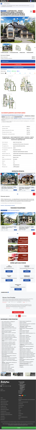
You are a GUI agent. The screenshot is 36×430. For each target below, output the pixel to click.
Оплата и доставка (5, 52)
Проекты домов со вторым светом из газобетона (26, 358)
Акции (19, 418)
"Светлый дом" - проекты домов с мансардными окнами (25, 327)
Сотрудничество (21, 413)
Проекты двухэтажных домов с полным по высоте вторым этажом (9, 356)
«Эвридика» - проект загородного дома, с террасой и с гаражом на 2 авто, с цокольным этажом (7, 227)
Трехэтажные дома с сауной (6, 345)
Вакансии (20, 415)
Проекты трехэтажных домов (7, 325)
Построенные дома (21, 405)
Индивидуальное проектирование (5, 412)
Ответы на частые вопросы (4, 404)
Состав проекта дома (14, 52)
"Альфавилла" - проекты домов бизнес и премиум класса (26, 344)
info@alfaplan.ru (22, 390)
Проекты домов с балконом (24, 330)
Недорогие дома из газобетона (25, 349)
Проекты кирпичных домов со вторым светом (27, 353)
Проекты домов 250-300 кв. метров (8, 326)
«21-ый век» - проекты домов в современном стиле (9, 361)
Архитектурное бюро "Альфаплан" (3, 384)
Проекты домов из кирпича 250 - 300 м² (8, 336)
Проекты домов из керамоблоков (25, 321)
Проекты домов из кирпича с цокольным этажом (9, 333)
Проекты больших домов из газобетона (26, 361)
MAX (18, 71)
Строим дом (20, 397)
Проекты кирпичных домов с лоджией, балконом (26, 365)
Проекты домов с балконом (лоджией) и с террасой (27, 347)
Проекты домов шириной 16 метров (8, 348)
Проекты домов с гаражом (24, 340)
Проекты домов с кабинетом (24, 337)
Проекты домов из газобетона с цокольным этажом (9, 340)
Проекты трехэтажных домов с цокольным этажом (9, 328)
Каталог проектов (3, 399)
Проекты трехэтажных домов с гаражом (8, 344)
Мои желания (2, 419)
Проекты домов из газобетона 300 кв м (8, 343)
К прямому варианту (7, 40)
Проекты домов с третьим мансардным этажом (26, 329)
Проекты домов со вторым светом (7, 364)
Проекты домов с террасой (24, 341)
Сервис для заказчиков (18, 263)
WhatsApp (14, 71)
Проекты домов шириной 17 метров (8, 349)
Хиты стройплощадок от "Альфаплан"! (8, 321)
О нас (19, 408)
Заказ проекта (3, 416)
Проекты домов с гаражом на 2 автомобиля (9, 357)
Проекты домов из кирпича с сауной (8, 334)
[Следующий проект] (19, 316)
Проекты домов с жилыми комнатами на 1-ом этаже (27, 333)
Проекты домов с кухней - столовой (8, 367)
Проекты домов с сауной (6, 365)
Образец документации (4, 402)
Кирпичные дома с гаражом (6, 331)
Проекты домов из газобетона (7, 324)
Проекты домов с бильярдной (7, 368)
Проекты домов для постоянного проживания (27, 323)
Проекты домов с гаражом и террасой (26, 348)
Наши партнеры (21, 403)
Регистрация (3, 390)
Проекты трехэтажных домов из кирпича (9, 330)
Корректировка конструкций (5, 409)
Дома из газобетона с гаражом (7, 338)
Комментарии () (30, 52)
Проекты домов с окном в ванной (25, 336)
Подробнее (23, 183)
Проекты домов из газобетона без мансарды (27, 356)
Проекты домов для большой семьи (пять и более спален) (9, 354)
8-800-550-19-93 (22, 385)
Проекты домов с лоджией (24, 331)
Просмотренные (3, 417)
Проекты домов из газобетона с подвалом (27, 354)
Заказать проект (18, 64)
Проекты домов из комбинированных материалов (8, 371)
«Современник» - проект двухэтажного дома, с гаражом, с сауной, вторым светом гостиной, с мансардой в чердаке (25, 188)
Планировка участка (3, 411)
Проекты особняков (23, 322)
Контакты (20, 410)
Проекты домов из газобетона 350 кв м (26, 352)
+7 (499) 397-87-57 (22, 389)
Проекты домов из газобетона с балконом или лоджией (27, 360)
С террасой (21, 367)
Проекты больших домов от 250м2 (26, 342)
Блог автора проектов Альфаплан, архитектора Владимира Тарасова (27, 400)
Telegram (9, 71)
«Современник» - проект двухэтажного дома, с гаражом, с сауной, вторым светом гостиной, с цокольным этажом (7, 187)
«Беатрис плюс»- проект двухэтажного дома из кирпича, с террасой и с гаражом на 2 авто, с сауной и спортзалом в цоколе (25, 227)
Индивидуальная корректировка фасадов (6, 414)
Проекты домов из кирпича (6, 322)
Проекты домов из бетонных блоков (8, 369)
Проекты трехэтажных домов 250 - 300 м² (9, 347)
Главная (2, 397)
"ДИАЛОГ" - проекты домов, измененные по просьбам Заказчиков (9, 363)
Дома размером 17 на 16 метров (7, 352)
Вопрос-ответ (22, 52)
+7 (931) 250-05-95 (22, 386)
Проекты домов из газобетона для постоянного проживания (25, 363)
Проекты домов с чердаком (24, 335)
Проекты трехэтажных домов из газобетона (9, 337)
